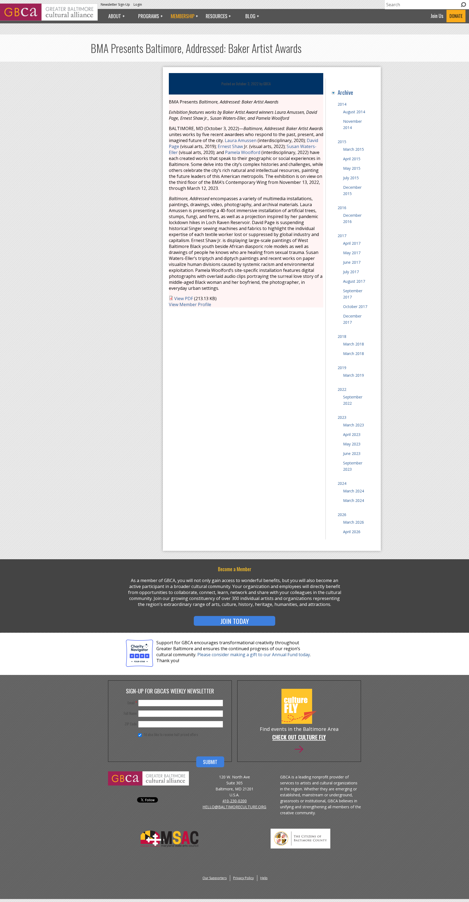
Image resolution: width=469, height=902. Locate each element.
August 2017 (354, 281)
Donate (455, 16)
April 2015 (351, 158)
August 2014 (354, 111)
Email (132, 702)
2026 (342, 514)
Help (264, 878)
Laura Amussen (240, 140)
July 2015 (351, 177)
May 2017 (351, 252)
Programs (148, 16)
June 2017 (351, 262)
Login (138, 4)
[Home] (49, 19)
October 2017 (355, 306)
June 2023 (351, 453)
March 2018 (353, 344)
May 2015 (351, 168)
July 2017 (351, 271)
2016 (342, 207)
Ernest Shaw (230, 146)
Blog (250, 16)
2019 (342, 367)
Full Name (130, 713)
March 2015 (353, 149)
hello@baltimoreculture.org (234, 806)
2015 (342, 141)
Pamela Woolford (242, 152)
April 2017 (351, 243)
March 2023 (353, 425)
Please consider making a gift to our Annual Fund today (253, 655)
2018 (342, 336)
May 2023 (351, 444)
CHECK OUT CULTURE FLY (299, 737)
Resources (216, 16)
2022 (342, 389)
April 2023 (351, 434)
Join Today (234, 621)
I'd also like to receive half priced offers (171, 734)
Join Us (436, 15)
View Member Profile (190, 304)
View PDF (183, 298)
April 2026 (351, 531)
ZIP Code (131, 724)
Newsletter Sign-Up (115, 4)
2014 (342, 104)
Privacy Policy (243, 878)
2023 (342, 417)
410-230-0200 (234, 800)
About (114, 16)
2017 (342, 235)
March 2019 (353, 375)
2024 (342, 483)
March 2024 (353, 491)
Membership (183, 16)
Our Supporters (214, 878)
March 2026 (353, 522)
